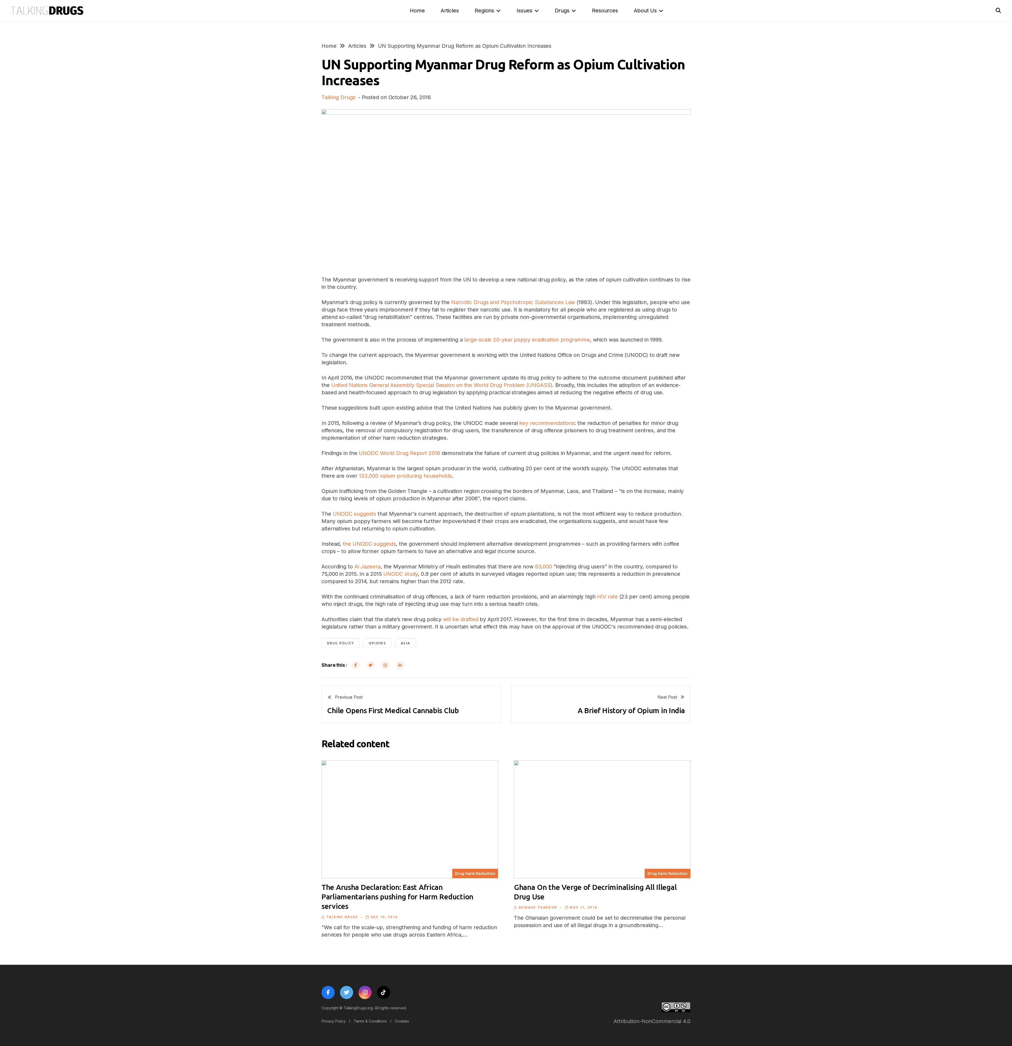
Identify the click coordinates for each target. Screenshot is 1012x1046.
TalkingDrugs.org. (359, 1008)
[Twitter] (370, 665)
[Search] (998, 10)
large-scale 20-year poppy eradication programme (527, 340)
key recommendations (546, 423)
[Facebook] (356, 665)
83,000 (543, 566)
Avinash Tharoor (538, 907)
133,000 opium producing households (405, 476)
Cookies (402, 1021)
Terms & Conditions (370, 1021)
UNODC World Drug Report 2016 (399, 453)
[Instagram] (385, 665)
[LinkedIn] (400, 665)
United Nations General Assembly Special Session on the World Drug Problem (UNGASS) (441, 385)
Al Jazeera (367, 566)
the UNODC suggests (369, 544)
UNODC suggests (354, 514)
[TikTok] (383, 992)
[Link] (47, 10)
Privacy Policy (334, 1021)
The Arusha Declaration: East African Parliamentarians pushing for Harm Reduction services (397, 896)
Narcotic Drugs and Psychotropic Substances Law (513, 302)
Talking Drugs (339, 97)
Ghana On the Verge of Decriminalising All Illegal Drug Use (595, 892)
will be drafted (460, 619)
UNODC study (400, 574)
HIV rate (607, 596)
